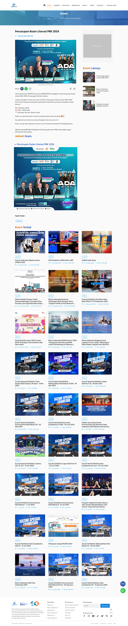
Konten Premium (70, 610)
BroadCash (68, 618)
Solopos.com (51, 615)
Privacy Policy (95, 623)
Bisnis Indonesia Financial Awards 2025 (102, 91)
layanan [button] (100, 5)
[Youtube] (93, 616)
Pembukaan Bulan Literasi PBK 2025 (102, 77)
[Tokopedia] (111, 616)
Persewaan (76, 5)
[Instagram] (88, 616)
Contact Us (103, 623)
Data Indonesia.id (52, 613)
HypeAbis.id (50, 610)
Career (110, 623)
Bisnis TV (67, 615)
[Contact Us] (122, 584)
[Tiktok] (97, 616)
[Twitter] (102, 616)
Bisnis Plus (68, 613)
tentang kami (111, 5)
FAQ (114, 623)
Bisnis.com (50, 605)
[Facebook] (84, 616)
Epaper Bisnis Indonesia (72, 605)
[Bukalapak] (106, 616)
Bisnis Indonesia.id (52, 607)
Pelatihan (65, 5)
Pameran (57, 5)
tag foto (19, 221)
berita (92, 5)
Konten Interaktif (70, 607)
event (49, 5)
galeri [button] (84, 5)
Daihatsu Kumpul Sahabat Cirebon (102, 105)
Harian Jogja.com (52, 618)
